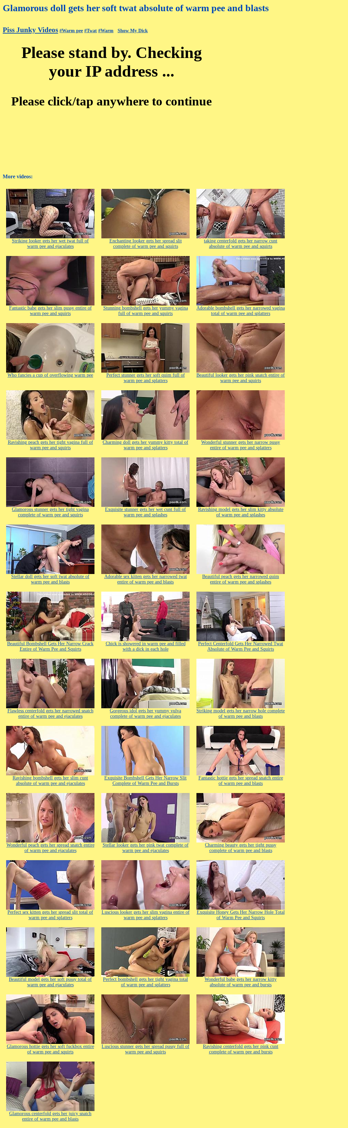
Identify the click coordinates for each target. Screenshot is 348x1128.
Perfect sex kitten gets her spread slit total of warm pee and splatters (50, 915)
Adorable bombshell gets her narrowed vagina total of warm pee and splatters (240, 310)
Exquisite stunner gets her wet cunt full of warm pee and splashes (145, 512)
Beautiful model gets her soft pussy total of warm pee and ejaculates (50, 982)
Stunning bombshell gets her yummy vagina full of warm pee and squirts (145, 310)
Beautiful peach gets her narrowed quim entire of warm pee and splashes (240, 579)
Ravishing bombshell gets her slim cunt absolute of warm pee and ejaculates (50, 780)
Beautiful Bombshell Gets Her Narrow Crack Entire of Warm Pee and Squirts (50, 646)
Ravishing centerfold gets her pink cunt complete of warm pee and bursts (240, 1049)
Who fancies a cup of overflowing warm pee (50, 375)
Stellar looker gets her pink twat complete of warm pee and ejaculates (146, 848)
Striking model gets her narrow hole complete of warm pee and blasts (240, 713)
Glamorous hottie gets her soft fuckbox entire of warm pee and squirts (50, 1049)
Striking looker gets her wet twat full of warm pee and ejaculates (50, 243)
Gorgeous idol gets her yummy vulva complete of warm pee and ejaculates (145, 713)
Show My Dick (133, 30)
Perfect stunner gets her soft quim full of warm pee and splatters (145, 378)
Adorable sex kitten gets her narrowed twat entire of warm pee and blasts (145, 579)
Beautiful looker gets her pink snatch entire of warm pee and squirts (240, 378)
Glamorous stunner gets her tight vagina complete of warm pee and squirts (50, 512)
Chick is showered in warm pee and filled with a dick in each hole (146, 646)
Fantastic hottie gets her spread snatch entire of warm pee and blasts (240, 780)
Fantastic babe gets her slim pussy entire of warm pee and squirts (50, 310)
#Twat (90, 30)
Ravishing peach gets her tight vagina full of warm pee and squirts (50, 445)
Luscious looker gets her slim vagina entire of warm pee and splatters (146, 915)
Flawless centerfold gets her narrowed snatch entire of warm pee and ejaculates (50, 713)
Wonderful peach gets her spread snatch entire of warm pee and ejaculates (50, 848)
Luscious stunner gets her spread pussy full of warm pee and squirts (145, 1049)
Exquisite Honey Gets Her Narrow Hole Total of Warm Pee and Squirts (241, 915)
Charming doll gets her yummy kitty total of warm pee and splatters (145, 445)
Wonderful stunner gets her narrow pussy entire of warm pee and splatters (240, 445)
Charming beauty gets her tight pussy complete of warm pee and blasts (240, 848)
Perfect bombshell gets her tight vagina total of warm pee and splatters (145, 982)
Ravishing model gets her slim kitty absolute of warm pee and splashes (240, 512)
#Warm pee (71, 30)
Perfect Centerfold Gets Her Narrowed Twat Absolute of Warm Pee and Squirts (240, 646)
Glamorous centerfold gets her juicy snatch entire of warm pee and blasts (50, 1116)
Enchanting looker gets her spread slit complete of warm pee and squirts (145, 243)
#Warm (106, 30)
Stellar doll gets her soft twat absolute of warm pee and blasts (50, 579)
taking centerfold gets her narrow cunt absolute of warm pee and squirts (240, 243)
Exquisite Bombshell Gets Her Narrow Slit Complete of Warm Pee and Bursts (145, 780)
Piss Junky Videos (30, 30)
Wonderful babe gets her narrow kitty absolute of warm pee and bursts (241, 982)
